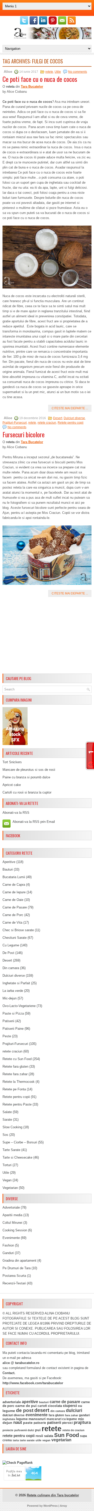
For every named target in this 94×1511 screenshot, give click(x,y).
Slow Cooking (12, 1127)
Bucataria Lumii (14, 877)
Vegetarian (10, 1188)
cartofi (42, 1405)
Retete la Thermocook (19, 1082)
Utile (58, 72)
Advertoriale (11, 1207)
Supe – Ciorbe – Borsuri (20, 1142)
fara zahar (71, 1415)
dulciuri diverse (14, 1415)
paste (28, 1423)
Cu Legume (11, 945)
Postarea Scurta (14, 1276)
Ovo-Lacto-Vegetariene (19, 1006)
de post (24, 1410)
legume (22, 1419)
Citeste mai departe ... (70, 408)
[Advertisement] (47, 636)
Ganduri (8, 1253)
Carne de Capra (14, 884)
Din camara (11, 968)
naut (17, 1422)
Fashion (8, 1245)
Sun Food (66, 1435)
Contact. (9, 1373)
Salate (7, 1112)
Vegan (7, 1180)
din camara (57, 1410)
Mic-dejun (10, 998)
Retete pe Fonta (14, 1089)
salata (48, 1436)
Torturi (7, 1165)
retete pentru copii (19, 1436)
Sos (5, 1135)
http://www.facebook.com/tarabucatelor (33, 1383)
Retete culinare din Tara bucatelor (53, 1495)
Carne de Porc (13, 915)
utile (38, 1440)
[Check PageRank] (18, 1463)
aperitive (30, 1402)
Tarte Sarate (11, 1150)
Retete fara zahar (15, 1074)
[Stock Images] (15, 744)
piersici (67, 1423)
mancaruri (37, 1419)
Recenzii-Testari (14, 1283)
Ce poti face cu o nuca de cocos (40, 79)
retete (49, 72)
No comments (77, 72)
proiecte (8, 1430)
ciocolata (55, 1406)
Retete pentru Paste (17, 1104)
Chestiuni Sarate (15, 938)
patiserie (40, 1423)
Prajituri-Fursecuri (15, 422)
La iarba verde (13, 991)
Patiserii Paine (13, 1028)
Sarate (7, 1119)
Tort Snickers (12, 762)
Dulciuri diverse (74, 418)
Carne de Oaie (13, 900)
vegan (46, 1440)
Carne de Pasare (15, 907)
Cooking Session (15, 1230)
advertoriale (12, 1402)
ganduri (84, 1415)
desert (41, 1410)
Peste (7, 1036)
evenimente (37, 1415)
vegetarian (61, 1440)
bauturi (44, 1402)
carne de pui (26, 1406)
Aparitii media (12, 1215)
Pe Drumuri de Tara (17, 1268)
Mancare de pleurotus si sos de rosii (29, 770)
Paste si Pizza (13, 1013)
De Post (8, 953)
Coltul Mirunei (12, 1223)
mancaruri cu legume (62, 1419)
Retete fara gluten (15, 1066)
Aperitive (9, 862)
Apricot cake (12, 785)
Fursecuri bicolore (24, 434)
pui (38, 1430)
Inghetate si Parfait (16, 983)
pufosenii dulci (24, 1430)
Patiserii (8, 1021)
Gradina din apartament (19, 1260)
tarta (16, 1440)
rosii (39, 1436)
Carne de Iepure (14, 892)
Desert (57, 418)
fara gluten (56, 1415)
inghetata (9, 1419)
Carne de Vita (12, 922)
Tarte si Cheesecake (17, 1157)
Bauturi (8, 869)
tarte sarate (27, 1440)
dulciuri (74, 1410)
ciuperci (70, 1406)
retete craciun (47, 422)
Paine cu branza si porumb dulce (26, 777)
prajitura (82, 1422)
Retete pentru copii (70, 422)
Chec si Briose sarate (18, 930)
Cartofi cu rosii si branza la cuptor (27, 792)
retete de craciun (73, 1430)
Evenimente (11, 1238)
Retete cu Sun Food (17, 1059)
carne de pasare (65, 1402)
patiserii (54, 1423)
